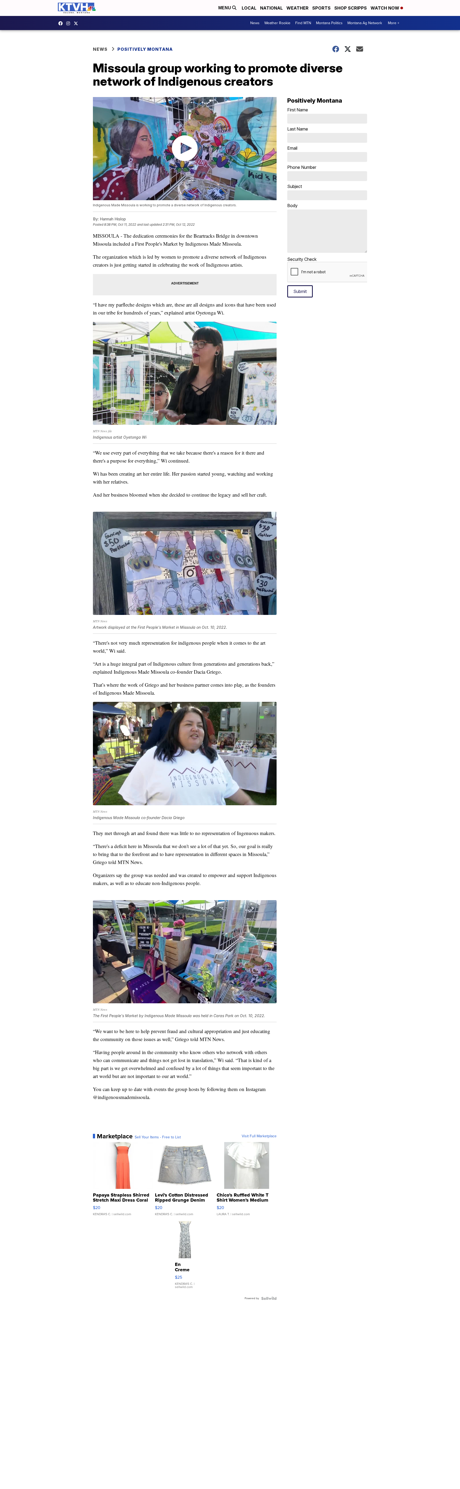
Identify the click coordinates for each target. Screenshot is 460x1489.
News (255, 23)
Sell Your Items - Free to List (158, 1137)
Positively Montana (145, 49)
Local (249, 8)
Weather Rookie (277, 23)
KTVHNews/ (61, 23)
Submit (300, 291)
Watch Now (385, 8)
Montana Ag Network (364, 23)
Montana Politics (329, 23)
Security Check (302, 259)
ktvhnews (69, 23)
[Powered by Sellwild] (269, 1298)
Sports (321, 8)
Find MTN (303, 23)
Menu (225, 8)
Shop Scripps (350, 8)
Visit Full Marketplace (259, 1136)
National (271, 8)
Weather (297, 8)
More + (393, 23)
